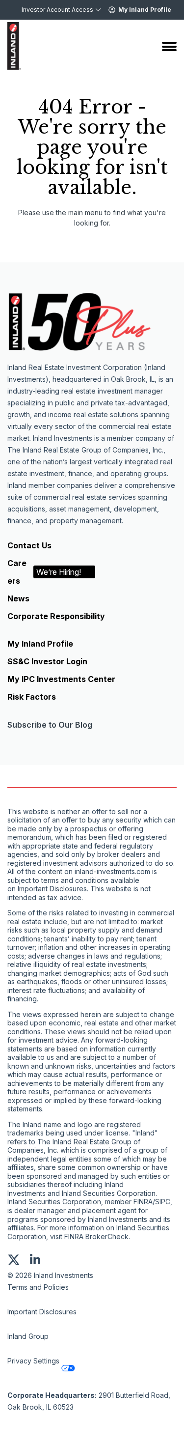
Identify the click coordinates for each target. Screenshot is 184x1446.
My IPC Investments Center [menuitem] (61, 679)
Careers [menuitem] (44, 572)
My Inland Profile (144, 9)
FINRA (143, 1202)
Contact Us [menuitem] (29, 545)
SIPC (162, 1202)
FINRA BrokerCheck (96, 1237)
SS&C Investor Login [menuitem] (47, 661)
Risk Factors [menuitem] (31, 697)
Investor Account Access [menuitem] (57, 9)
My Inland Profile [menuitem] (40, 644)
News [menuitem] (18, 598)
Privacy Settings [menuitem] (33, 1361)
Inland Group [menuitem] (28, 1336)
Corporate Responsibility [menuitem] (56, 616)
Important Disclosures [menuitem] (42, 1311)
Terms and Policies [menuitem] (38, 1287)
